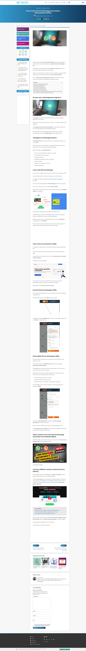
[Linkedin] (44, 19)
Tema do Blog (21, 29)
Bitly (53, 256)
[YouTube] (23, 51)
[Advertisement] (50, 54)
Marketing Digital (46, 8)
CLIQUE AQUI (35, 260)
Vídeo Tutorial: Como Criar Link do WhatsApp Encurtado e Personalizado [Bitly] (47, 91)
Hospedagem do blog (23, 33)
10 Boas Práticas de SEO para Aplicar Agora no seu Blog (23, 86)
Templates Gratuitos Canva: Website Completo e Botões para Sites (23, 69)
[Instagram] (26, 51)
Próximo (63, 545)
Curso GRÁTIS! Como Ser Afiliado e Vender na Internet (51, 480)
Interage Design (44, 580)
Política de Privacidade (37, 649)
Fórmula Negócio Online (22, 39)
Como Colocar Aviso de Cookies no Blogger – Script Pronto (22, 75)
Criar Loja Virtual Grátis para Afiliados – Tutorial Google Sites (37, 567)
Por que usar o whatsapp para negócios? (40, 84)
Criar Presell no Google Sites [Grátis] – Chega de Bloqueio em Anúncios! (62, 567)
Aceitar (65, 649)
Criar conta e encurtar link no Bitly (39, 87)
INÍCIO (32, 636)
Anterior (36, 545)
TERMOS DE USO (33, 642)
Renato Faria (40, 577)
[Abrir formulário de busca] (69, 2)
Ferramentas (38, 8)
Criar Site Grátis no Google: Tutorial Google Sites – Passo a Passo (53, 567)
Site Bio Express (22, 43)
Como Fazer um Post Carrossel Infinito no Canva (45, 513)
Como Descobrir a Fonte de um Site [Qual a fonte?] (45, 567)
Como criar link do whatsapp (38, 86)
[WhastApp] (40, 19)
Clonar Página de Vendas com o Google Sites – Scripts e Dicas (22, 80)
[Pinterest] (48, 19)
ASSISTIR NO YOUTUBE (38, 464)
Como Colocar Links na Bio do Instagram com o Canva (46, 511)
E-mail (34, 615)
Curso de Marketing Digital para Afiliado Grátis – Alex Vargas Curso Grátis (60, 549)
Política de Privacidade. (44, 625)
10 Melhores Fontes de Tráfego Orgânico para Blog (22, 64)
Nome (34, 611)
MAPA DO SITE (33, 640)
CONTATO (33, 638)
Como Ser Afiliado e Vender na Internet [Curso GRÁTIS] (43, 92)
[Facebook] (38, 19)
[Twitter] (42, 19)
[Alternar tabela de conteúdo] (61, 82)
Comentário (35, 596)
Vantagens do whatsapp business (39, 85)
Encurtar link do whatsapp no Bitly (39, 88)
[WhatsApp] (20, 54)
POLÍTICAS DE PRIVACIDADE (35, 644)
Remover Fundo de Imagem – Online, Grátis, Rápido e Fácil (47, 510)
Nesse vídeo (35, 285)
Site (33, 620)
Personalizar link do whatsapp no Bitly (40, 90)
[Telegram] (46, 19)
